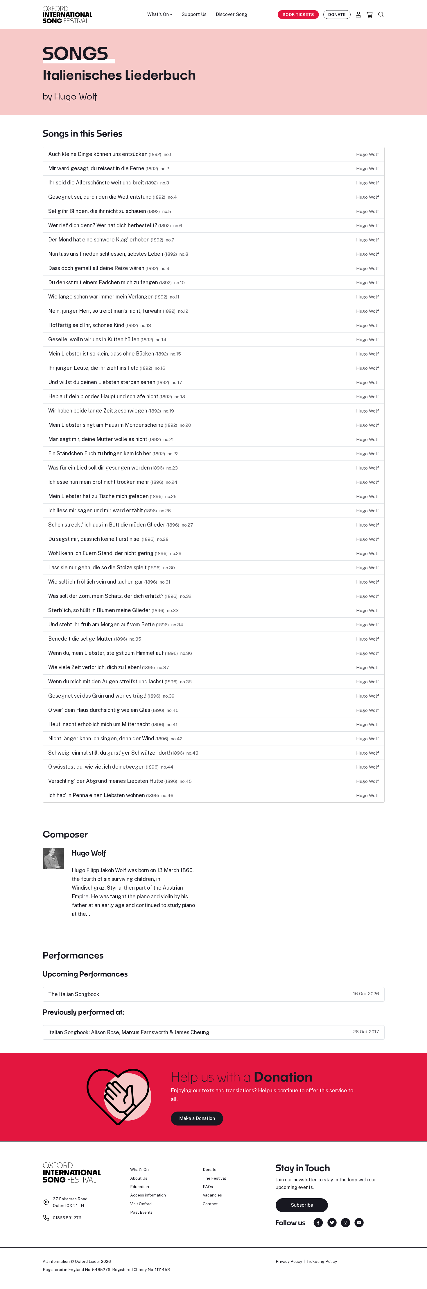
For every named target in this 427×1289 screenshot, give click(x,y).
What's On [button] (158, 14)
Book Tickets (298, 14)
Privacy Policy (289, 1261)
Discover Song (231, 14)
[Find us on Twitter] (332, 1222)
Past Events (141, 1212)
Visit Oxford (141, 1203)
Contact (210, 1203)
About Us (138, 1178)
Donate (337, 14)
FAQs (208, 1186)
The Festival (214, 1178)
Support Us (194, 14)
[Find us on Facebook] (318, 1222)
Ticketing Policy (321, 1261)
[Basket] (369, 14)
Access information (148, 1195)
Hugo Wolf (75, 96)
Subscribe (302, 1205)
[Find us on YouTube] (359, 1222)
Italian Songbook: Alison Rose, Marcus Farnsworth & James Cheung (128, 1032)
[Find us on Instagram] (345, 1222)
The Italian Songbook (73, 994)
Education (139, 1186)
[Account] (358, 14)
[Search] (381, 14)
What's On (139, 1169)
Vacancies (212, 1195)
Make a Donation (197, 1118)
